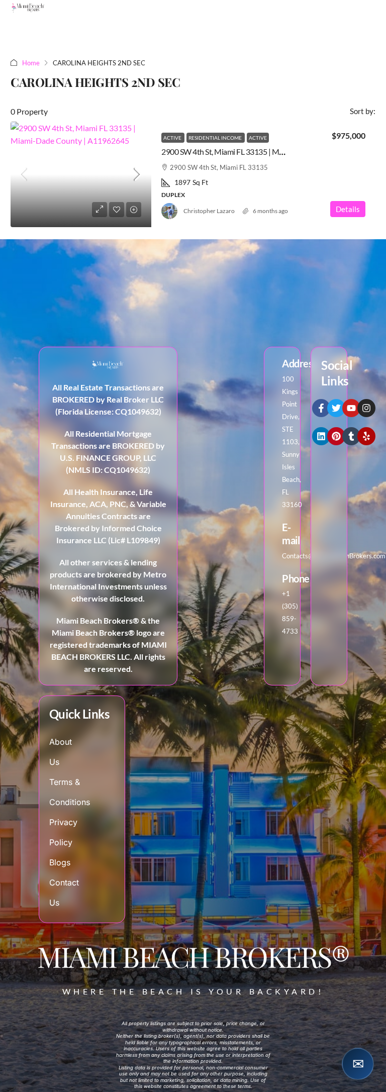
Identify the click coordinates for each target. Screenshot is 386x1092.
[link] (81, 174)
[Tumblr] (351, 436)
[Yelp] (366, 436)
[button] (358, 1064)
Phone (296, 578)
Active (172, 138)
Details (348, 209)
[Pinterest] (336, 436)
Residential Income (215, 138)
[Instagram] (366, 408)
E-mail (291, 533)
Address (299, 363)
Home (31, 63)
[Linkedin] (321, 436)
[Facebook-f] (321, 408)
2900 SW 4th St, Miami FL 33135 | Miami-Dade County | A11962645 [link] (272, 151)
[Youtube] (351, 408)
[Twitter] (336, 408)
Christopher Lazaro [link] (209, 211)
